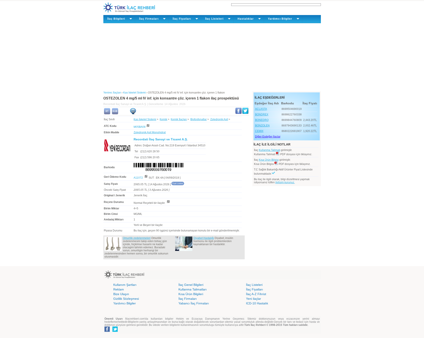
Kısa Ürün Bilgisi (269, 159)
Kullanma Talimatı (269, 150)
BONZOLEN (262, 125)
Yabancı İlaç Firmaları (193, 303)
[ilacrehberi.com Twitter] (115, 330)
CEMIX (259, 131)
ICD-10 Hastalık (257, 303)
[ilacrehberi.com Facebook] (107, 330)
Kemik (163, 119)
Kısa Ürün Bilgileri (190, 294)
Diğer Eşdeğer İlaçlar (267, 136)
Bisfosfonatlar (198, 119)
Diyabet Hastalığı (203, 238)
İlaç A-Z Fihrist (256, 294)
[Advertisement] (212, 56)
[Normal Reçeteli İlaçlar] (168, 202)
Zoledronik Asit (219, 119)
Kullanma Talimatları (192, 289)
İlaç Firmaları (187, 298)
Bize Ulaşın (121, 294)
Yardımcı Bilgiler (124, 303)
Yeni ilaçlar (253, 298)
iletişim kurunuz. (285, 182)
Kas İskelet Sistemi (145, 119)
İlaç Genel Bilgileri (190, 284)
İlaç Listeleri (254, 284)
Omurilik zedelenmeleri (137, 238)
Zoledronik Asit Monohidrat (150, 132)
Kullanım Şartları (124, 284)
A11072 (139, 177)
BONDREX (261, 114)
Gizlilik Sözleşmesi (126, 298)
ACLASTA (261, 109)
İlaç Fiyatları (254, 289)
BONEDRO (262, 120)
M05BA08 (140, 126)
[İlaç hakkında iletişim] (133, 113)
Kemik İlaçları (179, 119)
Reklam (118, 289)
